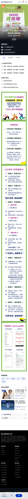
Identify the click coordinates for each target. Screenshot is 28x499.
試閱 (11, 495)
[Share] (2, 30)
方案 (19, 495)
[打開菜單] (26, 2)
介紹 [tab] (4, 57)
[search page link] (19, 2)
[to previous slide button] (23, 387)
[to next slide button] (26, 387)
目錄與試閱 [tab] (10, 57)
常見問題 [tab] (18, 57)
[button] (4, 495)
